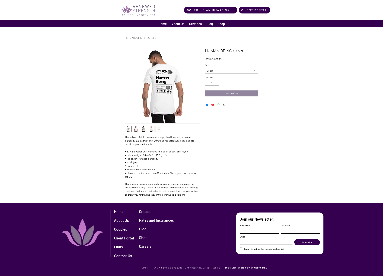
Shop (143, 237)
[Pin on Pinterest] (212, 105)
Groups (145, 211)
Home (128, 37)
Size (207, 65)
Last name (285, 225)
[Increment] (216, 83)
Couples (120, 229)
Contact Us (123, 255)
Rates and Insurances (156, 220)
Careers (145, 246)
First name (245, 225)
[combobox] (231, 71)
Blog (142, 229)
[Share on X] (224, 105)
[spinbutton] (212, 83)
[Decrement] (207, 83)
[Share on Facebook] (207, 105)
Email (243, 236)
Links (118, 247)
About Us (121, 220)
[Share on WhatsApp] (218, 105)
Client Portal (124, 238)
